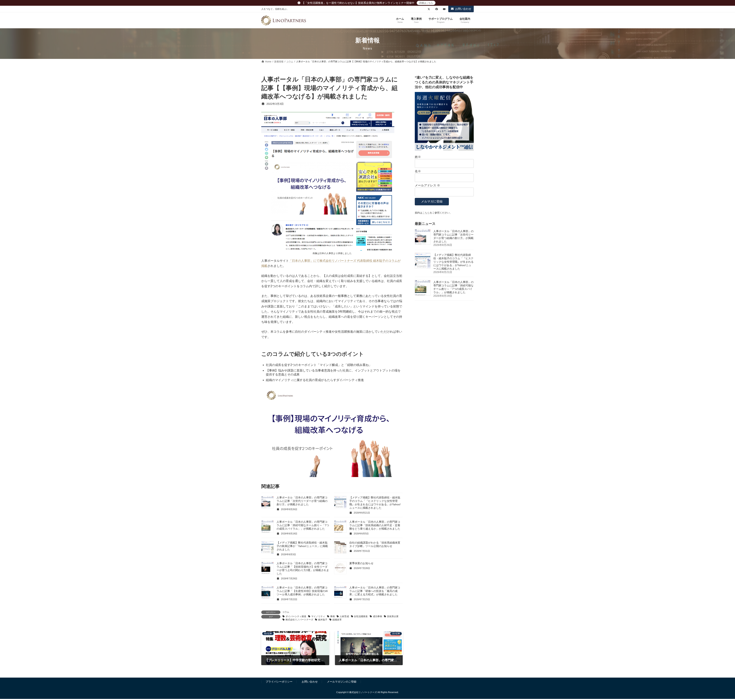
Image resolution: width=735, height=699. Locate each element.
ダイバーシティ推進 (296, 616)
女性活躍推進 (361, 616)
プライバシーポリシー (279, 681)
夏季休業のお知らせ (361, 563)
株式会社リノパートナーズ (299, 619)
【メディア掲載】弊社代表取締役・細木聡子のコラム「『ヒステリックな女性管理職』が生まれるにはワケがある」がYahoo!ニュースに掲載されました (453, 261)
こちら (426, 212)
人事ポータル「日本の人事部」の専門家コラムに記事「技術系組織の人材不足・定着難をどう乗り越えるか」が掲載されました (374, 525)
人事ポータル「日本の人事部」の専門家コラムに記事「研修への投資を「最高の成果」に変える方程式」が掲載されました (374, 591)
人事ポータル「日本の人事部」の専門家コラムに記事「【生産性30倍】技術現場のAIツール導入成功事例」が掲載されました (302, 591)
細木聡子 (322, 619)
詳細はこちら (426, 3)
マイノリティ (318, 616)
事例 (332, 616)
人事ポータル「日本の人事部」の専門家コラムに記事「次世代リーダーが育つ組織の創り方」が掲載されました (302, 501)
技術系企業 (393, 616)
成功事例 (377, 616)
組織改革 (337, 619)
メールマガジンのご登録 (341, 681)
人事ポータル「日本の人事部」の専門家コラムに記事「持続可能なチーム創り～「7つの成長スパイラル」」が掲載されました (303, 525)
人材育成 (344, 616)
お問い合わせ (463, 8)
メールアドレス (427, 185)
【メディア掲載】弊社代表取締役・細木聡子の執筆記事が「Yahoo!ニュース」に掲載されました (302, 546)
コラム (285, 612)
